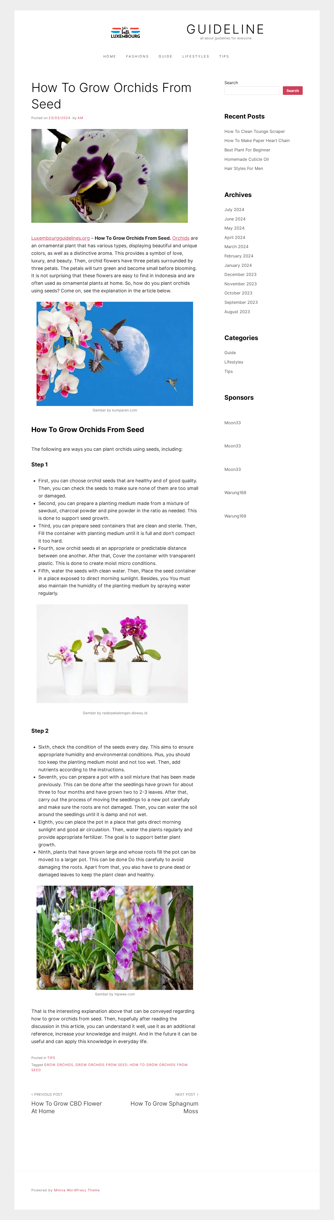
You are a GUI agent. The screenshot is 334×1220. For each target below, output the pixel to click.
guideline (225, 29)
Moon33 (232, 422)
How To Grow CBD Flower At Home (66, 1103)
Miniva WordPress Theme (77, 1190)
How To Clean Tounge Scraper (254, 131)
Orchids (180, 238)
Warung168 (235, 492)
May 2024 (234, 228)
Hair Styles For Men (243, 168)
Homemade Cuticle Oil (246, 159)
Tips (224, 56)
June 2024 (235, 218)
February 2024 (238, 255)
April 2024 (234, 237)
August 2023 (237, 311)
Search (231, 82)
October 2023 (238, 292)
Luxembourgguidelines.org (60, 238)
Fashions (137, 56)
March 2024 (236, 246)
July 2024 (234, 209)
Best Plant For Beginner (247, 149)
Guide (166, 56)
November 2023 (240, 283)
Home (109, 56)
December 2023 (240, 274)
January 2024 (238, 265)
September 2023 (241, 302)
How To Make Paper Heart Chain (257, 140)
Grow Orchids (58, 1065)
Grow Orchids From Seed (101, 1065)
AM (80, 118)
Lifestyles (196, 56)
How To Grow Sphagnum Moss (164, 1103)
